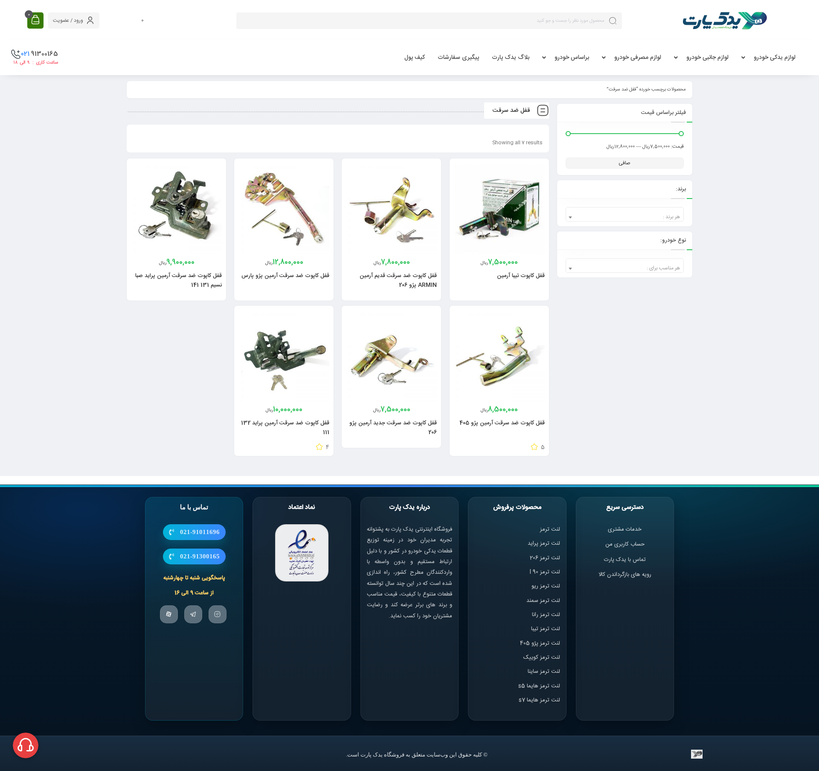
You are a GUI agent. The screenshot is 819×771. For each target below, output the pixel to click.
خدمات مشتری (625, 529)
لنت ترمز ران (546, 614)
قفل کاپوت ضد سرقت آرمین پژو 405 (502, 423)
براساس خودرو (572, 58)
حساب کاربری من (625, 544)
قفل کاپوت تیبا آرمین (521, 275)
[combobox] (625, 214)
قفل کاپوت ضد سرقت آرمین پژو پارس (285, 275)
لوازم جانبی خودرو (707, 58)
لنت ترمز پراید (544, 543)
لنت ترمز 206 (545, 558)
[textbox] (624, 217)
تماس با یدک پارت (625, 559)
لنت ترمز (550, 529)
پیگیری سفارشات (458, 58)
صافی (624, 163)
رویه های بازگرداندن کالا (624, 574)
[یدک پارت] (724, 20)
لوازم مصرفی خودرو (637, 58)
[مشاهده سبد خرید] (35, 20)
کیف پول (414, 58)
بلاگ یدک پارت (510, 58)
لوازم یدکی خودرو (775, 58)
